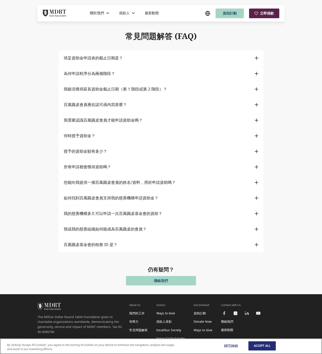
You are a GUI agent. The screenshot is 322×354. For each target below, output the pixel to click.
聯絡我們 (161, 280)
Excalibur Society (168, 330)
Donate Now (203, 321)
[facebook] (224, 313)
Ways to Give (165, 313)
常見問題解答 (138, 330)
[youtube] (258, 313)
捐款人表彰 (164, 321)
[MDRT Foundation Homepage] (54, 13)
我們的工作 (137, 313)
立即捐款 (267, 13)
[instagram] (235, 313)
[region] (161, 346)
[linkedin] (246, 313)
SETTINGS (231, 346)
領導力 (133, 321)
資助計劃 (230, 13)
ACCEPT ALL (262, 346)
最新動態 (152, 13)
